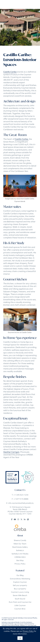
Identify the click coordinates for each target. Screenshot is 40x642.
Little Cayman (20, 605)
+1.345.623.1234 (21, 495)
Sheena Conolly (20, 540)
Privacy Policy (20, 564)
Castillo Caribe (10, 72)
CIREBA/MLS (20, 557)
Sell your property (20, 585)
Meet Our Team (20, 544)
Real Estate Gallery (20, 547)
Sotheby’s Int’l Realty (20, 554)
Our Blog (20, 575)
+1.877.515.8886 (21, 499)
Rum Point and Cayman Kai (20, 602)
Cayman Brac (20, 609)
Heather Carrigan (11, 452)
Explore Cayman (20, 582)
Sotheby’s (20, 550)
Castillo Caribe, (21, 139)
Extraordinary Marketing (20, 579)
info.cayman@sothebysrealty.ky (21, 503)
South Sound (20, 599)
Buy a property (20, 589)
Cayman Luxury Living (20, 592)
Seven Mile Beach (20, 595)
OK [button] (20, 638)
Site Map (20, 560)
